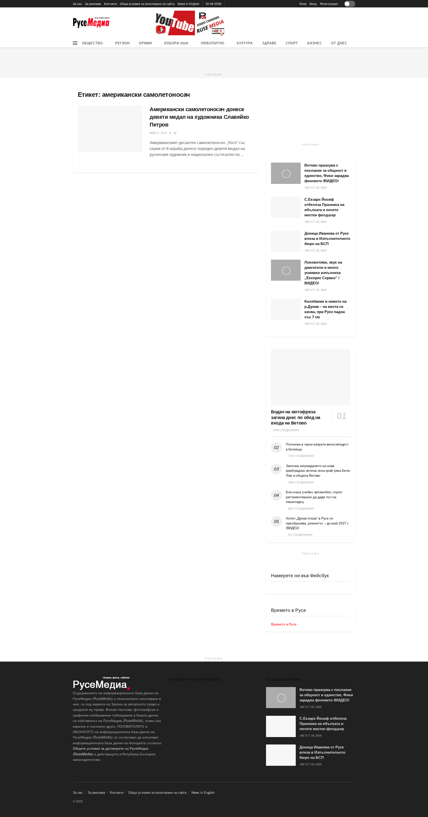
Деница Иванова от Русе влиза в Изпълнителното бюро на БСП (327, 238)
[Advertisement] (214, 58)
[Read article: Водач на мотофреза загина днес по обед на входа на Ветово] (310, 377)
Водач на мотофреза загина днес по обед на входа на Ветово (295, 417)
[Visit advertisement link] (190, 23)
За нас (77, 3)
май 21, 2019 (158, 133)
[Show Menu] (75, 43)
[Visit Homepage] (91, 23)
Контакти (110, 3)
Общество (92, 43)
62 (175, 133)
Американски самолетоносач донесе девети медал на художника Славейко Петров (199, 117)
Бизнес (314, 43)
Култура (245, 43)
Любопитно (212, 43)
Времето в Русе (283, 623)
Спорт (292, 43)
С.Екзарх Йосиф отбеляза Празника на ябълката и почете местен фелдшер (323, 723)
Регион (122, 43)
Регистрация (329, 3)
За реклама (93, 3)
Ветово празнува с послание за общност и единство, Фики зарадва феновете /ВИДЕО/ (326, 695)
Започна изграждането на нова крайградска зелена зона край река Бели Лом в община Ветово (318, 470)
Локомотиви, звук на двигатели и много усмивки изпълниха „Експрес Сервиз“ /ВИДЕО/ (323, 272)
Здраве (269, 43)
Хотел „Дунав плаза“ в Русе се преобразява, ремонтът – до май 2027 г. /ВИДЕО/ (317, 523)
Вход (313, 3)
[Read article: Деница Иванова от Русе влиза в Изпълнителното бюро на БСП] (286, 241)
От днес (339, 43)
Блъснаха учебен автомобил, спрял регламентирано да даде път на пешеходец (314, 497)
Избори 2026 (176, 43)
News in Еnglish (188, 3)
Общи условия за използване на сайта (147, 3)
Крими (145, 43)
